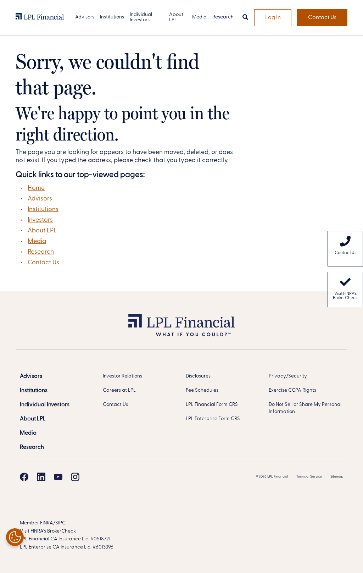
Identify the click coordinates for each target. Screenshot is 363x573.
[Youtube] (58, 477)
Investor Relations (122, 376)
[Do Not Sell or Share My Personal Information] (15, 537)
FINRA (46, 523)
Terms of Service (309, 477)
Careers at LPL (119, 390)
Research (41, 252)
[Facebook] (24, 477)
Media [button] (199, 17)
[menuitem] (345, 248)
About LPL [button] (176, 17)
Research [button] (223, 17)
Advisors (40, 199)
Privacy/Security (288, 376)
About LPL (42, 231)
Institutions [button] (112, 17)
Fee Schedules (202, 390)
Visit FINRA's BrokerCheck (345, 296)
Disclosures (198, 376)
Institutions (43, 209)
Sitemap (336, 477)
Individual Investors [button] (141, 17)
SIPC (60, 523)
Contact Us (322, 18)
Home (36, 188)
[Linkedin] (41, 477)
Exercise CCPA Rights (292, 390)
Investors (40, 220)
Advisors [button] (84, 17)
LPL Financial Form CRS (212, 404)
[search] (245, 17)
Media (37, 241)
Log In (273, 18)
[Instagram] (75, 477)
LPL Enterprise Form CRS (213, 419)
